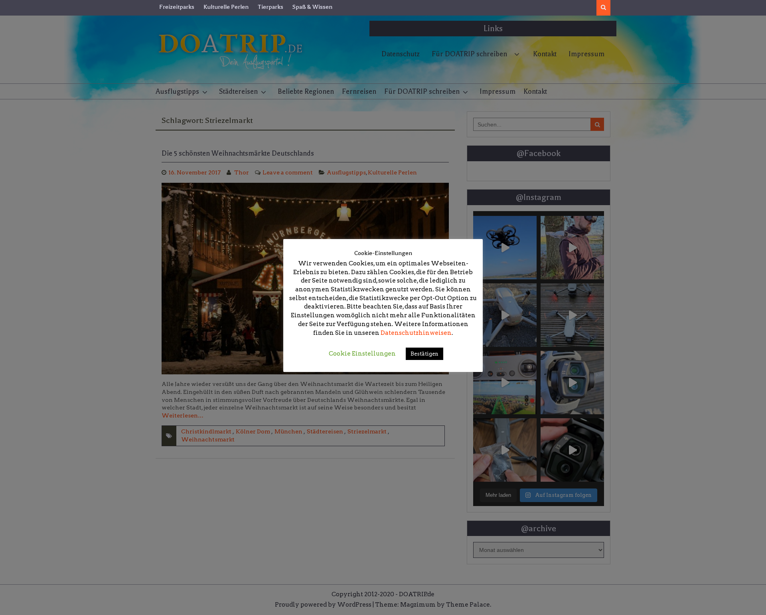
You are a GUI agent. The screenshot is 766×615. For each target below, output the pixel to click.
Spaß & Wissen (312, 6)
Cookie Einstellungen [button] (362, 353)
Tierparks (270, 6)
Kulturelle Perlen (226, 6)
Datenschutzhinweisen (416, 332)
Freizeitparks (176, 6)
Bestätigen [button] (424, 354)
